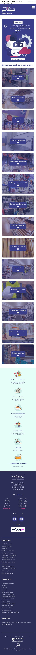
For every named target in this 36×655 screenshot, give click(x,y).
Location (4, 585)
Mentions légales (9, 637)
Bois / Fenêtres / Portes (9, 562)
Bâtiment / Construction (9, 571)
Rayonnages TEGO (7, 592)
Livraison (4, 590)
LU (29, 1)
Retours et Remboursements (10, 612)
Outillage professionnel (8, 596)
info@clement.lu (18, 489)
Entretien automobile (8, 594)
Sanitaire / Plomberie (8, 550)
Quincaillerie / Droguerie (9, 568)
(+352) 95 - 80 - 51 (18, 487)
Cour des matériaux (7, 573)
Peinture (4, 548)
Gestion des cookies (26, 637)
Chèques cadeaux (7, 610)
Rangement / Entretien (8, 557)
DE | (32, 1)
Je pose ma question (17, 59)
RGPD (17, 637)
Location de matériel (8, 599)
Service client (6, 601)
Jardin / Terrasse (7, 544)
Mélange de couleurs (8, 583)
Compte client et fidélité (8, 603)
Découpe (4, 587)
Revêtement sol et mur (8, 559)
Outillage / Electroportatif (9, 555)
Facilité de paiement (7, 608)
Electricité (5, 564)
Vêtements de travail (8, 566)
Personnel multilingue (8, 605)
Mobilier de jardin (7, 546)
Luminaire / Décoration (8, 553)
